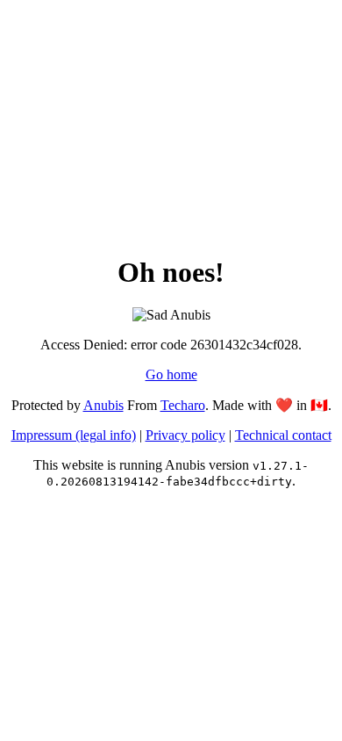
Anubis (103, 405)
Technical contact (283, 435)
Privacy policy (185, 435)
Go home (171, 374)
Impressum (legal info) (73, 435)
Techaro (182, 405)
